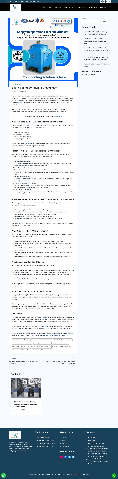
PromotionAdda (84, 474)
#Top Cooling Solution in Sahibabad (41, 349)
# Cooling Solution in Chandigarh (21, 339)
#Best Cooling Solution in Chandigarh (41, 339)
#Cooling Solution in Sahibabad (20, 346)
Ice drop (15, 91)
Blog (73, 7)
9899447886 (91, 440)
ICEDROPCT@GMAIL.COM (96, 443)
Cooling (20, 102)
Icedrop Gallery (82, 7)
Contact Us (104, 7)
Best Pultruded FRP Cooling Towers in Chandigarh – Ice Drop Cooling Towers (61, 361)
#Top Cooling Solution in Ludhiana (21, 349)
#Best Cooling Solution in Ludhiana (62, 339)
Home (43, 7)
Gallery (64, 443)
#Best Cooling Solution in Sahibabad (22, 343)
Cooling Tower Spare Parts (45, 446)
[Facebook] (101, 1)
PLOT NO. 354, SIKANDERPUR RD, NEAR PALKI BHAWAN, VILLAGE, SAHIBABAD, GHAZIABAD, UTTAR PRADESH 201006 (98, 458)
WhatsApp (58, 116)
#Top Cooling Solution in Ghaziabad (61, 346)
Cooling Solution (17, 84)
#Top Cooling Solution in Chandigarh (40, 346)
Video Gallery (93, 7)
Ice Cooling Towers (52, 335)
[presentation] (26, 388)
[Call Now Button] (114, 475)
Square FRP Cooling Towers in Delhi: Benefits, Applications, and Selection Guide (95, 41)
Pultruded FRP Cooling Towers (46, 443)
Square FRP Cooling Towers (45, 440)
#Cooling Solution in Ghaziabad (42, 343)
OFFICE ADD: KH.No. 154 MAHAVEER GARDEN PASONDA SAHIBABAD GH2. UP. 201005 (98, 448)
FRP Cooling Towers (43, 437)
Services (58, 7)
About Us (50, 7)
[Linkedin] (107, 1)
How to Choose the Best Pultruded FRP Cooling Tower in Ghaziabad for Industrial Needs (96, 50)
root (16, 409)
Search (84, 18)
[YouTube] (109, 1)
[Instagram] (104, 1)
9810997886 (91, 437)
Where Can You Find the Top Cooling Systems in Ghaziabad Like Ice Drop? (25, 404)
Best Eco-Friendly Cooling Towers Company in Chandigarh (23, 361)
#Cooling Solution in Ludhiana (60, 343)
